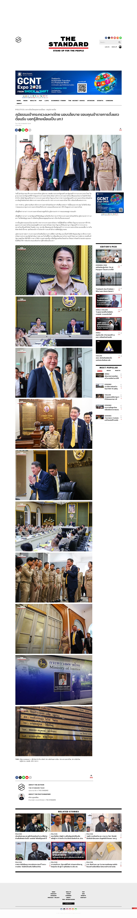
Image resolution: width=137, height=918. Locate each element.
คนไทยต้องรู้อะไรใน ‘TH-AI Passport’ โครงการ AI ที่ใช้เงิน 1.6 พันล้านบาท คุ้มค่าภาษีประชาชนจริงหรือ (105, 268)
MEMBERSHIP (68, 903)
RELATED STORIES (68, 811)
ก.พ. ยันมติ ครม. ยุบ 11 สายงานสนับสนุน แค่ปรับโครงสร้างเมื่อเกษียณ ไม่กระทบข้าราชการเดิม (101, 865)
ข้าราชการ (35, 761)
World (98, 309)
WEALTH (33, 100)
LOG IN (107, 47)
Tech (105, 265)
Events (83, 895)
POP (40, 100)
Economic (99, 265)
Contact (83, 897)
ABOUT (19, 103)
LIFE (47, 100)
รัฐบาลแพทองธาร (26, 759)
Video (68, 893)
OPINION (90, 100)
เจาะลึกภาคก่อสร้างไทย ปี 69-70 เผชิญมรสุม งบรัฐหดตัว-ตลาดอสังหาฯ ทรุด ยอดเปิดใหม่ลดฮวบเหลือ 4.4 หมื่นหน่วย (111, 387)
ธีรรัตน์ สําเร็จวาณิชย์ (38, 759)
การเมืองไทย (76, 759)
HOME (19, 100)
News (53, 891)
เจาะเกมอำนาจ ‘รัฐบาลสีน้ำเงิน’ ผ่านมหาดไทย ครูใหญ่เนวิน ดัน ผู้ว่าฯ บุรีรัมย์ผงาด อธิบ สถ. (66, 865)
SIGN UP (114, 47)
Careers (68, 895)
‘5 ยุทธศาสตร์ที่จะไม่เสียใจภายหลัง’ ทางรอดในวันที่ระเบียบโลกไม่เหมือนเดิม (104, 313)
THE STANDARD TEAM (24, 124)
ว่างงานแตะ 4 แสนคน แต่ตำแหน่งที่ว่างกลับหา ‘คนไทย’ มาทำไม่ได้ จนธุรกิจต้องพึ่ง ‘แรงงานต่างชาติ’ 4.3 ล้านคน (112, 419)
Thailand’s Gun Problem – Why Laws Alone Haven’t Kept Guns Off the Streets (105, 290)
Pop (83, 891)
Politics (19, 109)
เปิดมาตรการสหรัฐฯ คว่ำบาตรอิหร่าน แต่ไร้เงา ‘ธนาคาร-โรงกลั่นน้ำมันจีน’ (112, 377)
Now (83, 893)
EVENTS (100, 100)
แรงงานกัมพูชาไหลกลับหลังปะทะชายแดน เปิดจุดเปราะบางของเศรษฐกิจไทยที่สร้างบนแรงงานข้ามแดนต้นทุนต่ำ (112, 408)
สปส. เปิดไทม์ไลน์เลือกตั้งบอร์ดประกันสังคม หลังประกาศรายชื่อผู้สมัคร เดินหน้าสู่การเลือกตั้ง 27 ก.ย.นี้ (104, 359)
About (68, 897)
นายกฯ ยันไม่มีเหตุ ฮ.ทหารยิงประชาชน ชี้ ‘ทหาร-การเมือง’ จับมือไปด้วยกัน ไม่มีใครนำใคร (30, 865)
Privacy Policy (53, 897)
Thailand (104, 309)
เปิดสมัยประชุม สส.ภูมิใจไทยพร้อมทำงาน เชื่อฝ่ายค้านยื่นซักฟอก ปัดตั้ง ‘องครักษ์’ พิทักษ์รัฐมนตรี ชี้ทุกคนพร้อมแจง (31, 837)
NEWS (25, 100)
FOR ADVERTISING (68, 899)
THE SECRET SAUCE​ (76, 100)
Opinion (53, 895)
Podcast (53, 893)
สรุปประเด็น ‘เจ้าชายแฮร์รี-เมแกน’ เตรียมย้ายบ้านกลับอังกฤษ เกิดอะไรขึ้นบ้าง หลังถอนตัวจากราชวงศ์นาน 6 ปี (105, 336)
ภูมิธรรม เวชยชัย (25, 761)
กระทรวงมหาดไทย (65, 759)
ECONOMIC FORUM (58, 100)
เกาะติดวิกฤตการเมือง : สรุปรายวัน (40, 109)
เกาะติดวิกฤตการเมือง (52, 759)
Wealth (68, 891)
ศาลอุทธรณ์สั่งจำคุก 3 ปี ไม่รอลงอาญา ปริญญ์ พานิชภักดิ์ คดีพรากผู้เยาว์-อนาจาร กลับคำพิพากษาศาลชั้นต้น (112, 398)
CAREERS (109, 100)
